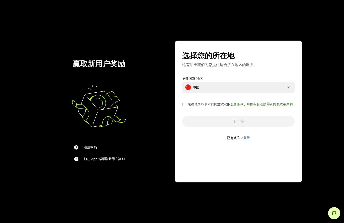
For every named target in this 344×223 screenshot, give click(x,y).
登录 (246, 138)
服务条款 (237, 104)
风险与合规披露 (258, 104)
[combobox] (238, 87)
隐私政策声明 (283, 104)
